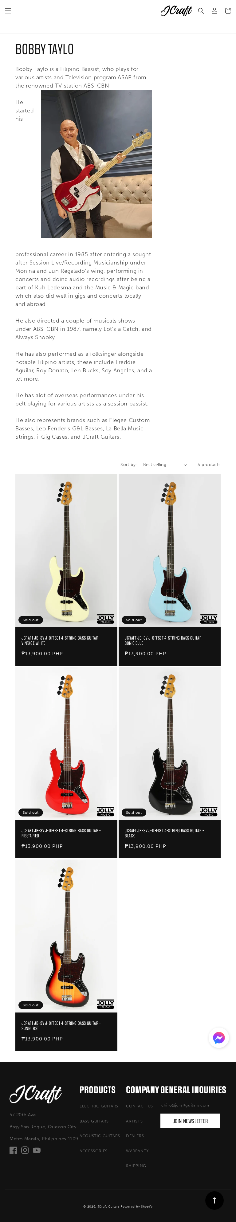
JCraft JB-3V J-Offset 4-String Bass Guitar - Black (164, 833)
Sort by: (128, 464)
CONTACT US (139, 1106)
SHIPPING (136, 1165)
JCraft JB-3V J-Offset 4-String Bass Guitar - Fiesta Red (61, 833)
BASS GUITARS (94, 1121)
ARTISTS (134, 1121)
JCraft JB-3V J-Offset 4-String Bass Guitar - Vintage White (61, 641)
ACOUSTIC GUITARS (100, 1136)
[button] (8, 11)
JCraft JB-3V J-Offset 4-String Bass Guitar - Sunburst (61, 1026)
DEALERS (135, 1136)
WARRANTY (137, 1151)
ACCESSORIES (94, 1151)
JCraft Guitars (108, 1206)
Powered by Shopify (136, 1206)
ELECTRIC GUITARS (99, 1106)
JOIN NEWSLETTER (190, 1121)
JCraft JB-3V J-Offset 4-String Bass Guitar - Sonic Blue (164, 641)
